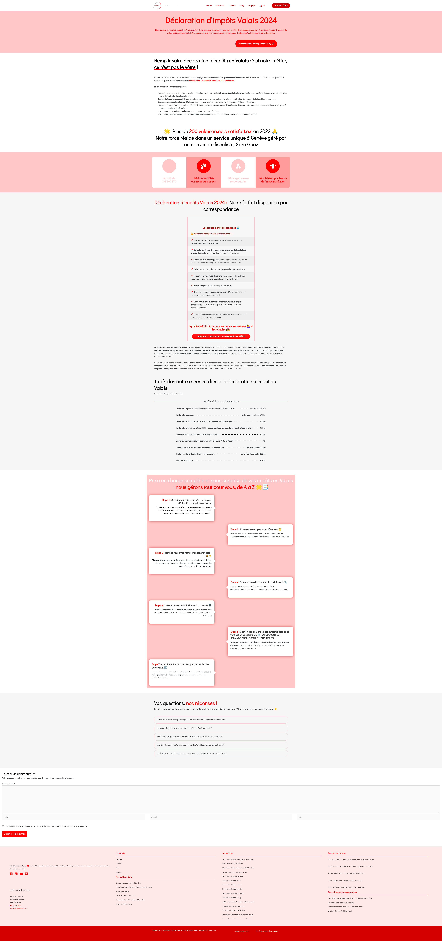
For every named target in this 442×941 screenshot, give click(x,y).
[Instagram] (26, 873)
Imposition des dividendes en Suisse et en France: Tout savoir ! (351, 859)
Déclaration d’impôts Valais (232, 889)
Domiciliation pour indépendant (233, 910)
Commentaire (8, 783)
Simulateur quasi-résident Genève (128, 883)
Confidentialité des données (267, 931)
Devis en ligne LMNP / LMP (126, 895)
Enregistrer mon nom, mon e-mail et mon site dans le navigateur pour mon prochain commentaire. (47, 826)
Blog (117, 868)
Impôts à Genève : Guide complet (340, 911)
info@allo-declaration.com (18, 908)
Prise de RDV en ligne (124, 904)
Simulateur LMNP (122, 891)
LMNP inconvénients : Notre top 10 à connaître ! (345, 880)
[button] (225, 5)
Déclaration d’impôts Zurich (232, 885)
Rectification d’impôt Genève (232, 863)
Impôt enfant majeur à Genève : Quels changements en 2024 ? (350, 866)
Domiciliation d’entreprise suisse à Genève (237, 914)
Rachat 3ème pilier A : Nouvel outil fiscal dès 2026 (346, 873)
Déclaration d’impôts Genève (232, 876)
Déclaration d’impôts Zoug (231, 897)
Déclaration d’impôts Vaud (231, 880)
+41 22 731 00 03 (15, 905)
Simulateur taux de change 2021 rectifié (130, 900)
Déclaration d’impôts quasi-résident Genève (238, 868)
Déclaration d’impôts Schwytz (232, 893)
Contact (118, 863)
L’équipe (119, 859)
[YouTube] (21, 873)
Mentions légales (242, 931)
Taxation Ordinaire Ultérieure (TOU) (234, 872)
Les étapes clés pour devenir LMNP (341, 902)
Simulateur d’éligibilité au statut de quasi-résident (134, 887)
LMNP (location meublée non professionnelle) (238, 902)
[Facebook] (11, 873)
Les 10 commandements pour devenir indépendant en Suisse (350, 898)
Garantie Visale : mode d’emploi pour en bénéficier (346, 887)
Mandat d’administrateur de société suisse (237, 919)
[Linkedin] (16, 873)
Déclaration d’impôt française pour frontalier (238, 859)
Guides (118, 872)
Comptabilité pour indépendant (233, 906)
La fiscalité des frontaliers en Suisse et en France (345, 906)
